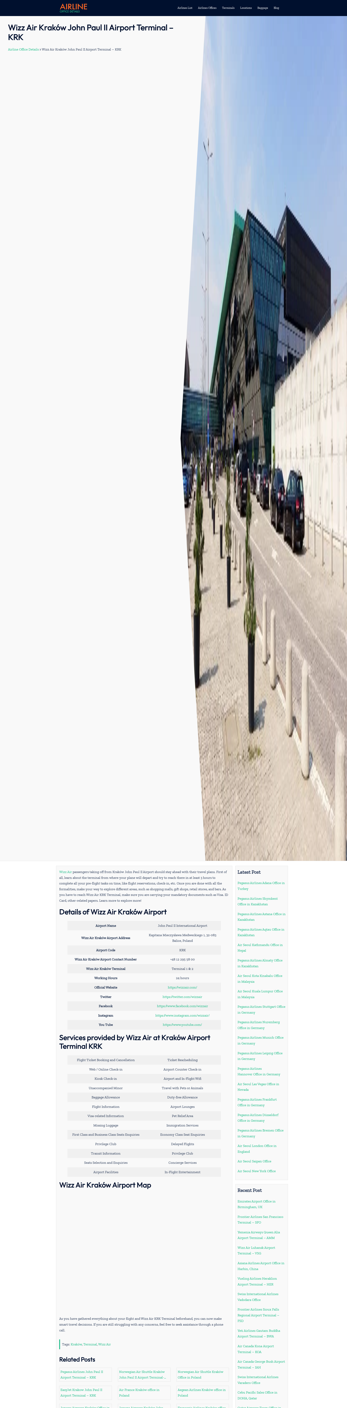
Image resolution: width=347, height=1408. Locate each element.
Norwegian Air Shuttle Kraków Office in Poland (200, 1375)
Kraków (76, 1344)
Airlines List (185, 8)
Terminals (228, 8)
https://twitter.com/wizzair (182, 997)
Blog (276, 8)
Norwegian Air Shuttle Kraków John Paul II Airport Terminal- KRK (142, 1375)
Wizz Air (65, 872)
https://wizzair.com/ (182, 987)
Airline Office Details (23, 49)
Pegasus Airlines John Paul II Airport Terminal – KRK (81, 1375)
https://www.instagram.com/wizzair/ (182, 1015)
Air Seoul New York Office (257, 1171)
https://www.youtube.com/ (182, 1025)
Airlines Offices (207, 8)
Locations (246, 8)
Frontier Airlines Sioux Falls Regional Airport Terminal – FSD (258, 1315)
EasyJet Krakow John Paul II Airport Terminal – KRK (81, 1393)
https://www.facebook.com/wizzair (182, 1006)
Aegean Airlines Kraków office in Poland (202, 1393)
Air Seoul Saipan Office (254, 1161)
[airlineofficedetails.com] (73, 8)
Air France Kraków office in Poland (139, 1393)
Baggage (262, 8)
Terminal (90, 1344)
